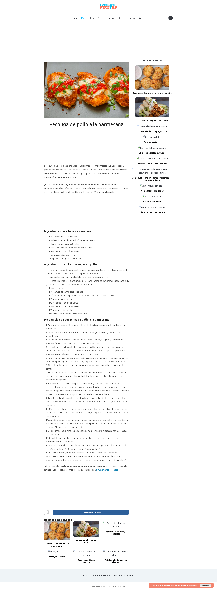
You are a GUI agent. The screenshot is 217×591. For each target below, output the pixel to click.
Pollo (83, 18)
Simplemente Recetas (107, 470)
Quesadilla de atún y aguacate (116, 533)
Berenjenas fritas (57, 557)
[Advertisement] (108, 42)
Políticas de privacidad (125, 575)
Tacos (132, 18)
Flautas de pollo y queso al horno (86, 541)
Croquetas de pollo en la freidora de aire (57, 545)
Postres (111, 18)
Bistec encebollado (152, 201)
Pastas (101, 18)
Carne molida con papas (152, 191)
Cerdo (122, 18)
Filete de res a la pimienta (152, 212)
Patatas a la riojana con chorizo (116, 561)
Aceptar (205, 585)
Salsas (142, 18)
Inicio (74, 18)
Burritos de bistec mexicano (86, 561)
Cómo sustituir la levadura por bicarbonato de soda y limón (152, 179)
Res (92, 18)
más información (192, 585)
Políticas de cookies (102, 575)
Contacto (85, 575)
